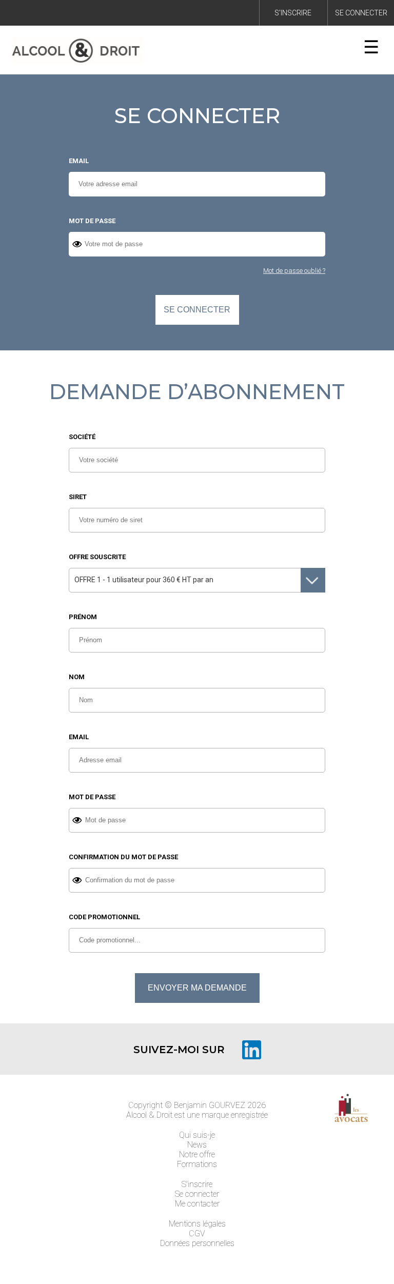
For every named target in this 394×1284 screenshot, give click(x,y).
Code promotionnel (104, 917)
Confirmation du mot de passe (123, 857)
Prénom (83, 617)
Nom (77, 677)
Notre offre (197, 1154)
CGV (197, 1233)
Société (82, 437)
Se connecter (361, 13)
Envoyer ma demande (197, 987)
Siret (78, 497)
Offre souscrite (97, 557)
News (197, 1145)
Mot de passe (92, 221)
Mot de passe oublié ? (294, 270)
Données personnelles (197, 1243)
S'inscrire (292, 13)
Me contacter (197, 1204)
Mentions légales (197, 1224)
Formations (197, 1164)
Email (79, 161)
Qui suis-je (197, 1135)
